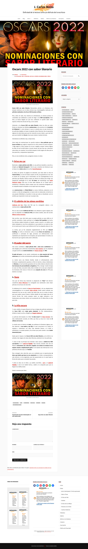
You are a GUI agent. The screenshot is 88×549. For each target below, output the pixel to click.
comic (75, 115)
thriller (64, 164)
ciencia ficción (66, 113)
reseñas (76, 156)
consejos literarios (67, 117)
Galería (42, 18)
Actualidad (18, 76)
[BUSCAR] (79, 76)
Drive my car (19, 161)
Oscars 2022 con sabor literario (32, 69)
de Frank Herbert (35, 288)
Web (13, 451)
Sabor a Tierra (64, 494)
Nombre (14, 444)
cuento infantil (66, 119)
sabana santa (72, 158)
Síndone (63, 500)
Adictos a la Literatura (51, 18)
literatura (26, 402)
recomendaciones (17, 404)
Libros (28, 18)
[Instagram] (69, 87)
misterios (65, 137)
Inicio (19, 18)
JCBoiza (16, 74)
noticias (33, 402)
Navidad (64, 141)
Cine (23, 76)
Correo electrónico (38, 444)
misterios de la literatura (69, 139)
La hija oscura (20, 305)
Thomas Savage (38, 250)
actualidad (15, 402)
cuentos (74, 119)
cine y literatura (66, 115)
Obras (61, 488)
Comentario (15, 429)
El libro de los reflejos (66, 503)
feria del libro (66, 123)
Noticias (32, 76)
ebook (64, 121)
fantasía (70, 121)
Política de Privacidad (65, 528)
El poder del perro (22, 243)
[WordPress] (53, 485)
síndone (64, 162)
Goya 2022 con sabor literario (45, 414)
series (74, 160)
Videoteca (36, 18)
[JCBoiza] (44, 8)
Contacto (68, 18)
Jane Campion (39, 248)
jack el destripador (67, 131)
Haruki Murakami (36, 169)
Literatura (26, 76)
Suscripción (61, 18)
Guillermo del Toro (17, 205)
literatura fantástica (68, 135)
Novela (64, 143)
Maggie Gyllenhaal (37, 313)
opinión (38, 402)
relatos (73, 152)
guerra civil (75, 123)
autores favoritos (67, 111)
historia (65, 125)
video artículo (33, 290)
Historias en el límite (66, 506)
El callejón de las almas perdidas (29, 201)
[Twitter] (66, 87)
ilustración (65, 129)
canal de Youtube (28, 343)
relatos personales (67, 156)
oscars (43, 402)
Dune (16, 277)
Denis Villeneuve (23, 282)
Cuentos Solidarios (65, 509)
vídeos (71, 164)
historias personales (67, 127)
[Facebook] (62, 87)
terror (71, 162)
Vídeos (49, 76)
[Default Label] (72, 87)
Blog (24, 18)
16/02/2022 (23, 74)
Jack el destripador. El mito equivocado (70, 491)
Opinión (36, 76)
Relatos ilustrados (67, 154)
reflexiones (65, 152)
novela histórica (73, 143)
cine (21, 402)
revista (64, 158)
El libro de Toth (64, 497)
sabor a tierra (66, 160)
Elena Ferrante (46, 317)
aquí (44, 363)
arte (72, 109)
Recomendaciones (43, 76)
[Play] (32, 384)
